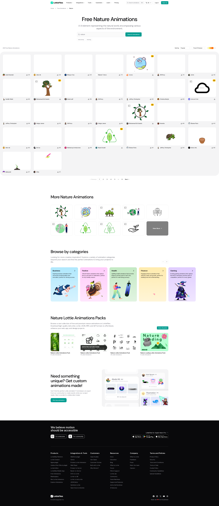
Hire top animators (59, 400)
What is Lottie (114, 465)
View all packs (162, 328)
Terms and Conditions (157, 462)
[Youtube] (164, 496)
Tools (89, 2)
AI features (113, 488)
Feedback (133, 460)
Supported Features (116, 482)
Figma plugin (54, 462)
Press (131, 462)
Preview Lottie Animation (78, 462)
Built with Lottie (95, 465)
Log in (157, 2)
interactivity (81, 39)
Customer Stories (95, 462)
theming (89, 39)
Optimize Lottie (75, 485)
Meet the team (134, 465)
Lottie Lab (113, 474)
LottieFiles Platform (57, 457)
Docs (111, 457)
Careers (132, 468)
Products (69, 2)
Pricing (116, 2)
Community (113, 476)
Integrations (79, 2)
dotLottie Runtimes (116, 485)
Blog (111, 462)
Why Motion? (94, 468)
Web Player (73, 465)
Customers (99, 2)
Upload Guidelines (155, 474)
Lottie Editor (55, 468)
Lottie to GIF (74, 476)
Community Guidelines (157, 471)
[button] (109, 34)
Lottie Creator (55, 460)
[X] (160, 496)
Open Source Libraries (77, 488)
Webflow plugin (75, 457)
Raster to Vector (75, 471)
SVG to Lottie (74, 474)
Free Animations (56, 474)
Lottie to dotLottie (76, 479)
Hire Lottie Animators (57, 479)
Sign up (164, 2)
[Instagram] (157, 496)
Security (152, 460)
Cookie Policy (154, 468)
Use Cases (93, 460)
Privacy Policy (154, 457)
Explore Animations (57, 482)
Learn (108, 2)
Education (113, 460)
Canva (72, 460)
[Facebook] (154, 496)
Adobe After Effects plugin (59, 465)
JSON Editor (74, 482)
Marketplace (54, 476)
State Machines (115, 479)
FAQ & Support (115, 471)
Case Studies (94, 457)
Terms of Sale (154, 465)
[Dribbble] (167, 496)
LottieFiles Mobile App (58, 471)
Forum (112, 468)
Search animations (134, 2)
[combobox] (186, 48)
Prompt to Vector (76, 468)
